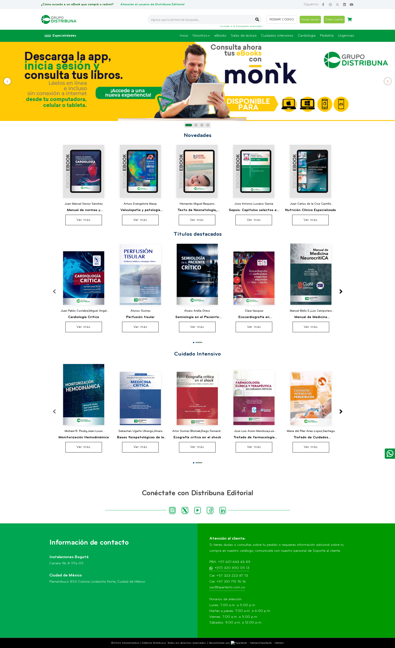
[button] (188, 125)
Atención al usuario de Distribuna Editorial (152, 4)
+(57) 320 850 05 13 (232, 568)
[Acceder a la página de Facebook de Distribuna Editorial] (323, 4)
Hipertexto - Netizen (271, 643)
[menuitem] (184, 36)
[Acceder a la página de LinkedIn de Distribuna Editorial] (344, 4)
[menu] (267, 36)
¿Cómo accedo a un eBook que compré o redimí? (77, 4)
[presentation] (341, 292)
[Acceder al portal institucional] (59, 19)
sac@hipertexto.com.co (227, 587)
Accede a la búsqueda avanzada (241, 26)
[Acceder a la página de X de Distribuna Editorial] (337, 4)
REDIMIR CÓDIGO (282, 19)
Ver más (84, 220)
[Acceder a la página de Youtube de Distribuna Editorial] (351, 4)
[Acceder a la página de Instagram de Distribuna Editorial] (330, 4)
